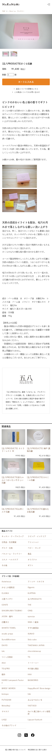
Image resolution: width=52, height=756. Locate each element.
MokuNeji (6, 706)
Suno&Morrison (9, 639)
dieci (4, 663)
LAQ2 (4, 720)
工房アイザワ (7, 599)
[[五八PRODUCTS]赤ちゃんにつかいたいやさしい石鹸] (13, 466)
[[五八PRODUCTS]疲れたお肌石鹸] (38, 498)
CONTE (5, 605)
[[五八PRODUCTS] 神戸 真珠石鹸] (38, 437)
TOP (3, 11)
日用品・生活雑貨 (9, 542)
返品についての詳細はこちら (27, 89)
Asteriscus (6, 581)
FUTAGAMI (6, 700)
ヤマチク (5, 711)
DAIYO (4, 645)
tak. (3, 651)
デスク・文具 (7, 548)
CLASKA (5, 593)
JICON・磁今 (7, 616)
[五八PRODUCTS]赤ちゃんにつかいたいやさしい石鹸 (13, 480)
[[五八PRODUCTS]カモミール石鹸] (38, 466)
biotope (5, 694)
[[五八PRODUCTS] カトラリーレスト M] (13, 437)
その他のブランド (9, 725)
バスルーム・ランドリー (16, 11)
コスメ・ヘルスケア (10, 559)
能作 (3, 674)
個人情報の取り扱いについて (15, 749)
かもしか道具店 (8, 587)
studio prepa (7, 634)
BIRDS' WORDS (8, 688)
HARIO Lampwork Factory (13, 681)
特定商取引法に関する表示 (37, 749)
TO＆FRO (6, 669)
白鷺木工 (5, 622)
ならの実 (11, 4)
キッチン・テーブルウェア (13, 536)
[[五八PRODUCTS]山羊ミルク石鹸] (13, 498)
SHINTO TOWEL (9, 628)
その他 (4, 565)
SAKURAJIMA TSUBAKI (12, 611)
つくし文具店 (7, 657)
